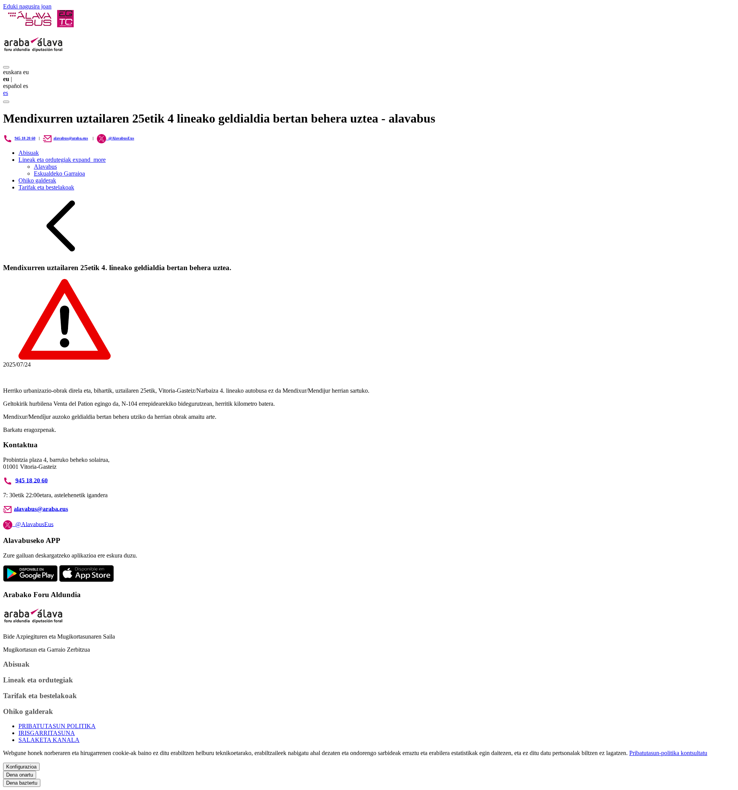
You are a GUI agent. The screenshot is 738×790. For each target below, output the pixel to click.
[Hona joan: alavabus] (40, 25)
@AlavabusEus (32, 524)
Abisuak (28, 152)
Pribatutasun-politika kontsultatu (668, 753)
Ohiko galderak (37, 180)
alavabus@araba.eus (70, 138)
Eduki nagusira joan (27, 6)
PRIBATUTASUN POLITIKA (57, 726)
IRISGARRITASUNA (46, 733)
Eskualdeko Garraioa (59, 173)
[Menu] (6, 67)
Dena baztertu (21, 783)
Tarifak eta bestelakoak (46, 187)
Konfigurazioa (21, 767)
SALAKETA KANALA (49, 740)
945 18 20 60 (25, 138)
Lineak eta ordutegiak (62, 159)
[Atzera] (60, 252)
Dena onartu (19, 775)
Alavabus (45, 166)
